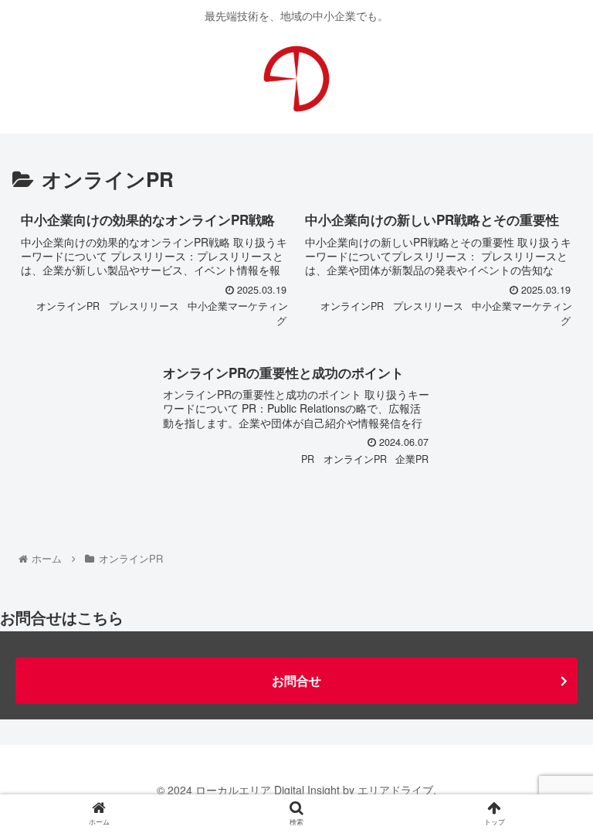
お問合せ (296, 680)
